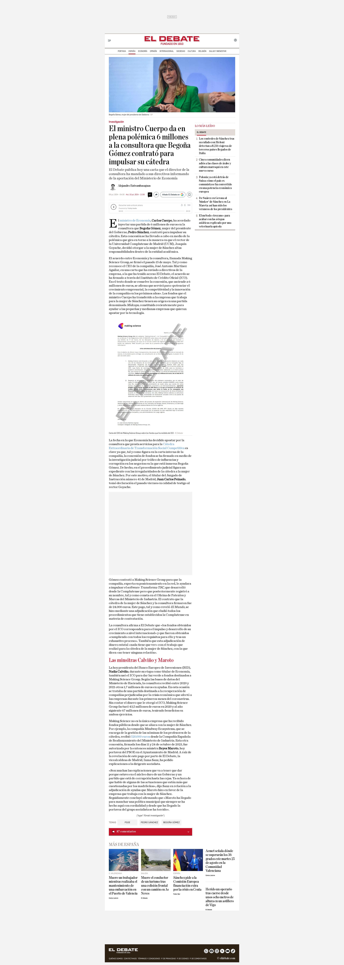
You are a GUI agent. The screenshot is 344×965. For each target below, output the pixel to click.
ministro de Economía (135, 220)
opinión (153, 51)
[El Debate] (172, 38)
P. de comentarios (198, 958)
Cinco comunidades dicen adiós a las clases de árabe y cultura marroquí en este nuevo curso (215, 165)
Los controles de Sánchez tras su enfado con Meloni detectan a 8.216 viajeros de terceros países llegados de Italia (216, 146)
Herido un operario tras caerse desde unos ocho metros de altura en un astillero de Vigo (220, 897)
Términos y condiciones (149, 958)
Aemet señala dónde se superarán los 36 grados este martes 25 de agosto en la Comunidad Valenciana (220, 860)
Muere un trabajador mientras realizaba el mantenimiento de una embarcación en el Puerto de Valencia (123, 885)
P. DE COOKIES (183, 958)
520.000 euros (140, 736)
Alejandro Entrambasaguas (134, 185)
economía (142, 51)
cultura (192, 51)
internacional (167, 51)
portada (122, 51)
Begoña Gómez (171, 822)
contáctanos (130, 958)
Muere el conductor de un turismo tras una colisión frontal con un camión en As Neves (155, 885)
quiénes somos (116, 958)
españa (132, 51)
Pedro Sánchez (149, 822)
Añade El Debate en (171, 194)
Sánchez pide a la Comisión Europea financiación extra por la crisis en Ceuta (187, 883)
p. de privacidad (168, 958)
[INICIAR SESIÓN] (235, 40)
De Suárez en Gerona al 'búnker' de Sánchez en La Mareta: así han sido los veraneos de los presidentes (215, 203)
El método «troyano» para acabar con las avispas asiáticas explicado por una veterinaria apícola (215, 221)
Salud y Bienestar (217, 51)
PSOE (127, 822)
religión (202, 51)
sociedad (180, 51)
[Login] (235, 40)
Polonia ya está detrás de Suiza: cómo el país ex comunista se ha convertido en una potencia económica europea (215, 184)
